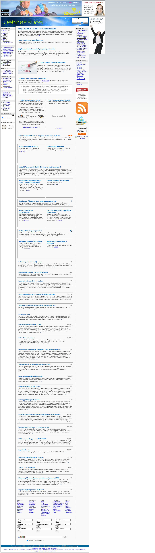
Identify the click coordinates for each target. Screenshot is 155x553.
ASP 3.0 (5, 32)
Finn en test (80, 76)
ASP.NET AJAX (81, 44)
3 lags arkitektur (81, 55)
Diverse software (8, 87)
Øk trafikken (6, 70)
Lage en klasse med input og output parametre (33, 427)
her (39, 35)
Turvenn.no (44, 509)
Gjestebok (6, 105)
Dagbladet (20, 503)
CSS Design (80, 41)
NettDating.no (45, 510)
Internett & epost (7, 80)
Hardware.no (57, 510)
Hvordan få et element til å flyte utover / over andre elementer (30, 181)
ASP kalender (80, 49)
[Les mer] (34, 44)
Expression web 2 (82, 36)
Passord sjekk (81, 70)
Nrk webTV (32, 503)
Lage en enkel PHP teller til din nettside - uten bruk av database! (39, 349)
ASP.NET (63, 546)
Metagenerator (7, 94)
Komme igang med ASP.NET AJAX (29, 324)
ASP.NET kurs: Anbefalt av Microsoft (31, 79)
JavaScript (6, 41)
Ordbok (67, 506)
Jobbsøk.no (44, 504)
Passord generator (82, 71)
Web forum (6, 55)
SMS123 (31, 512)
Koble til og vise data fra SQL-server (30, 262)
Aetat (42, 502)
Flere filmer (59, 128)
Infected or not (81, 79)
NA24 (19, 510)
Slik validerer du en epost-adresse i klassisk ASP (34, 364)
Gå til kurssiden (27, 127)
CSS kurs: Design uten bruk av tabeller (51, 62)
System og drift (7, 49)
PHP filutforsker (81, 57)
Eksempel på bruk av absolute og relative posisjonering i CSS (38, 478)
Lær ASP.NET (80, 33)
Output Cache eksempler (26, 338)
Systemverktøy (7, 81)
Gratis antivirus (81, 42)
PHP (4, 33)
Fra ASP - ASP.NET (82, 47)
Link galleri (6, 56)
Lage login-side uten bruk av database (30, 281)
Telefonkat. (68, 507)
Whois (78, 65)
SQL (4, 36)
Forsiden (5, 110)
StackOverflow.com (32, 546)
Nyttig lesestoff (7, 53)
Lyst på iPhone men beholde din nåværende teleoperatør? (40, 167)
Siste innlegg (6, 104)
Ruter (66, 504)
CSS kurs (5, 63)
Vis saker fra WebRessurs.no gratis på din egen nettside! (39, 136)
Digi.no (55, 509)
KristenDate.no (45, 512)
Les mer (22, 151)
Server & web (7, 78)
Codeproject (70, 546)
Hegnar (19, 512)
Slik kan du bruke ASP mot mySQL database (33, 272)
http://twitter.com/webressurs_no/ (59, 549)
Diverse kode (7, 42)
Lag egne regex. (81, 32)
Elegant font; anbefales (55, 146)
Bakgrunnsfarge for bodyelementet (26, 211)
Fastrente (20, 509)
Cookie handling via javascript (58, 180)
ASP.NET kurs (7, 62)
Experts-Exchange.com (46, 546)
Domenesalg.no (57, 506)
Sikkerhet (5, 83)
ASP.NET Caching (82, 45)
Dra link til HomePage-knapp (21, 549)
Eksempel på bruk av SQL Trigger (29, 386)
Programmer (68, 512)
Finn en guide (80, 74)
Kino (66, 503)
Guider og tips (7, 52)
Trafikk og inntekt (8, 50)
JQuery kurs (6, 65)
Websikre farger (7, 96)
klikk (44, 549)
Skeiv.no (43, 515)
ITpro (54, 512)
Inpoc (30, 510)
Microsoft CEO (7, 73)
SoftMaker (55, 548)
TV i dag (31, 502)
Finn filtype (80, 73)
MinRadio (32, 504)
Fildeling (5, 84)
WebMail (5, 97)
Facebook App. (7, 71)
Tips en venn (6, 107)
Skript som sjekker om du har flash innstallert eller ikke (36, 294)
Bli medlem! (6, 102)
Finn (42, 503)
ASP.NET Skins (81, 52)
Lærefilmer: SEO (81, 38)
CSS (4, 38)
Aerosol (31, 506)
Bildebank (68, 510)
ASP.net (5, 30)
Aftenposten (20, 504)
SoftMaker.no (57, 502)
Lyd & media (6, 86)
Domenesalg (6, 93)
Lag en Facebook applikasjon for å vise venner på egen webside (39, 414)
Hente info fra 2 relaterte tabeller (30, 241)
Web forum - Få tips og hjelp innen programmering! (37, 201)
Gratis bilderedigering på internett (30, 40)
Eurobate (31, 509)
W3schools (56, 546)
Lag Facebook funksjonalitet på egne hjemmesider (36, 49)
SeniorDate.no (45, 513)
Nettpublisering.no (58, 503)
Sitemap (48, 549)
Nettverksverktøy (81, 64)
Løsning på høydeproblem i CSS (29, 400)
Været (66, 502)
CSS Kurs (79, 35)
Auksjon (67, 509)
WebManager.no (58, 504)
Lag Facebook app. (82, 30)
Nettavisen (20, 506)
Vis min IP (79, 67)
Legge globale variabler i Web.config (30, 376)
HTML (4, 35)
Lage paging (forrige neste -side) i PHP (31, 490)
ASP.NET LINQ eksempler (26, 467)
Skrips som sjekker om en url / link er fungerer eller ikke (36, 305)
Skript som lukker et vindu (28, 146)
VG (18, 502)
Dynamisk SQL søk (82, 48)
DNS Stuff (79, 62)
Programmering (7, 47)
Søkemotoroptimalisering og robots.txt (31, 457)
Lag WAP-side (81, 51)
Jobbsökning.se (45, 506)
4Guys (76, 546)
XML (4, 39)
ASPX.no (55, 507)
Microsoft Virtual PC (82, 39)
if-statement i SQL (24, 314)
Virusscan (79, 77)
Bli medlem (36, 127)
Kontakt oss (6, 108)
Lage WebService (24, 450)
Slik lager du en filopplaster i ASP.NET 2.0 (32, 439)
